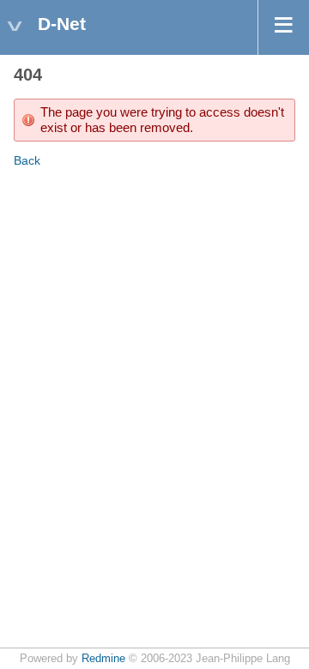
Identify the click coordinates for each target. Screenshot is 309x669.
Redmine (103, 659)
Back (27, 160)
